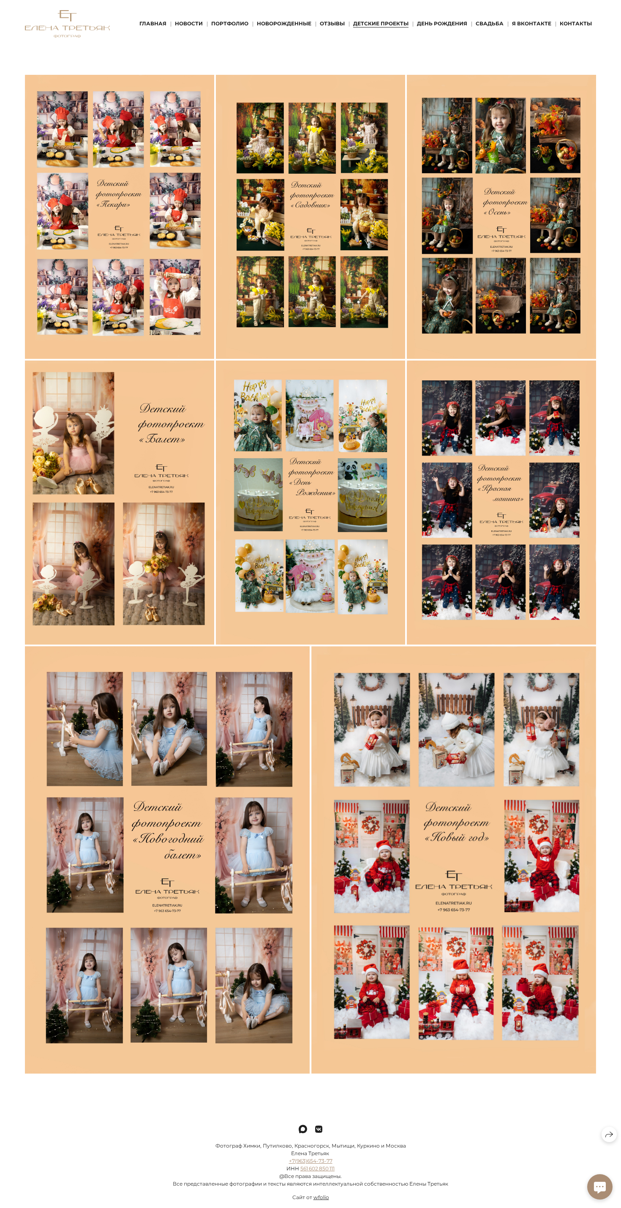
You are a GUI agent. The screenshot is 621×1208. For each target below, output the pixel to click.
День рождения (442, 23)
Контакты (576, 23)
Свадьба (490, 23)
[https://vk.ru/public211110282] (318, 1129)
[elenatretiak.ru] (67, 24)
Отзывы (332, 23)
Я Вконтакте (531, 23)
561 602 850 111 (317, 1168)
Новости (189, 23)
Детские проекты (381, 23)
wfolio (321, 1197)
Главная (152, 23)
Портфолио (229, 23)
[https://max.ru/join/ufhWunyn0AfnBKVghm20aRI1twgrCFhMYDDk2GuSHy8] (303, 1129)
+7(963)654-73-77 (310, 1161)
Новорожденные (284, 23)
